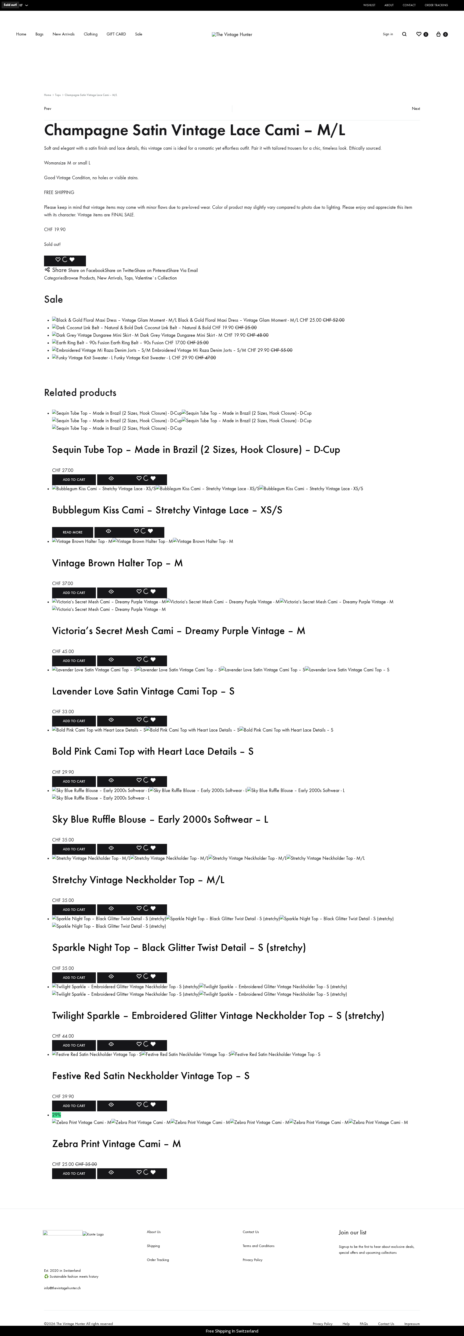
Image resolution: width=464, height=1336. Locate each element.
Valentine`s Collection (156, 278)
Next (416, 108)
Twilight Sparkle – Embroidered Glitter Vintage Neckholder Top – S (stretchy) (218, 1015)
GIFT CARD (116, 34)
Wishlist (369, 5)
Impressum (412, 1323)
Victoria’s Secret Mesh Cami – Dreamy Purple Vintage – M (179, 630)
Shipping (153, 1246)
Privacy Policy (252, 1260)
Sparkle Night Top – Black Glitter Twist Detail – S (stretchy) (179, 947)
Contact (409, 5)
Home (21, 34)
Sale (138, 34)
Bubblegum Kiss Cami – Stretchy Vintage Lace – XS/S (167, 509)
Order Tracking (436, 5)
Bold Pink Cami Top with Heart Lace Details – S (153, 751)
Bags (39, 34)
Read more (72, 532)
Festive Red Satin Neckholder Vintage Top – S (151, 1075)
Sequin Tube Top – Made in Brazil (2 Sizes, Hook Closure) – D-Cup (196, 449)
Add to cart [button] (74, 479)
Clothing (90, 34)
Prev (47, 108)
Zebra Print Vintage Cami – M (116, 1143)
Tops (58, 95)
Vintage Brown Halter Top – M (117, 562)
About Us (154, 1232)
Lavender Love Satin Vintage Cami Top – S (143, 691)
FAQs (364, 1323)
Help (346, 1323)
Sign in (388, 34)
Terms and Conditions (258, 1246)
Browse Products (79, 278)
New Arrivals (64, 34)
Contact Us (251, 1232)
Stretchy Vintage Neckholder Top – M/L (138, 879)
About (389, 5)
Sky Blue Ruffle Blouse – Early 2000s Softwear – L (160, 819)
